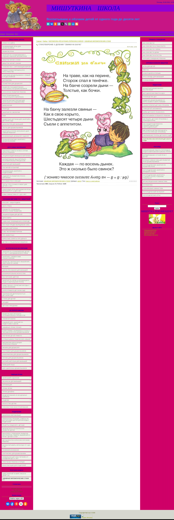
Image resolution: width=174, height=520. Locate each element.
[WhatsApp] (69, 24)
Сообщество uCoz (150, 232)
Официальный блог (150, 230)
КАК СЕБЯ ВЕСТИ (148, 43)
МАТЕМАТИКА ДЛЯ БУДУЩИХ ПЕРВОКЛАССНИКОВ (66, 41)
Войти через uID (16, 498)
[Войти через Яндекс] (16, 504)
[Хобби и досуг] (157, 223)
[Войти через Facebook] (12, 504)
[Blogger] (76, 24)
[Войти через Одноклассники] (25, 504)
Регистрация (10, 34)
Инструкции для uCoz (151, 235)
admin (79, 181)
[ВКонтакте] (51, 24)
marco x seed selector (93, 181)
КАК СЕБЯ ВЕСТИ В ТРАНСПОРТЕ (154, 46)
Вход (16, 34)
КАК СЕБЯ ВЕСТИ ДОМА (151, 52)
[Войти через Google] (21, 504)
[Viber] (66, 24)
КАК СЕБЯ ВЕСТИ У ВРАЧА (151, 49)
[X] (62, 24)
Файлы (45, 41)
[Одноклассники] (55, 24)
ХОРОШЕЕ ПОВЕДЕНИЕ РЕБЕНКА (154, 58)
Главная (2, 34)
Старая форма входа (16, 509)
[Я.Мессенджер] (48, 24)
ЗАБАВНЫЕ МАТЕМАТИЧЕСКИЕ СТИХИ (16, 478)
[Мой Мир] (73, 24)
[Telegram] (58, 24)
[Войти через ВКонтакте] (8, 504)
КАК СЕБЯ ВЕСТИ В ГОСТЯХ (152, 55)
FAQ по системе (149, 233)
